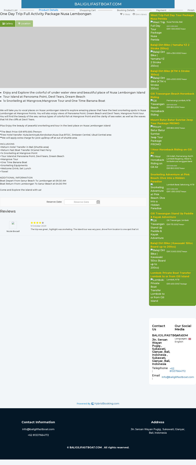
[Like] (121, 14)
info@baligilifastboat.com (178, 377)
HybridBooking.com (106, 403)
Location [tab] (25, 23)
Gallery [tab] (9, 23)
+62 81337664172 (178, 370)
